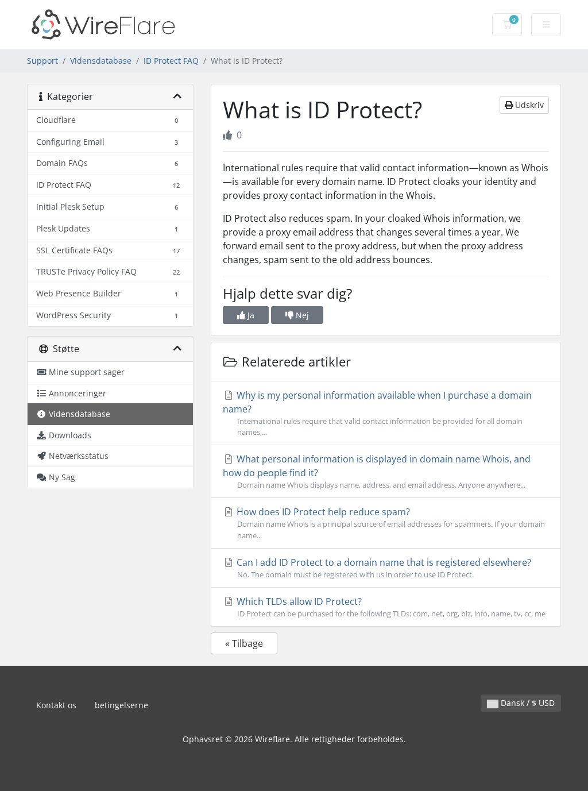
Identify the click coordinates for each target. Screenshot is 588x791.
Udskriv (528, 104)
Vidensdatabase (100, 60)
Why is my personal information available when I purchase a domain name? (377, 413)
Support (42, 60)
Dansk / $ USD (526, 702)
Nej (301, 315)
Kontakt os (56, 705)
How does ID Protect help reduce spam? (389, 523)
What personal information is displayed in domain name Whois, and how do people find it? (377, 471)
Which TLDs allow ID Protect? (390, 607)
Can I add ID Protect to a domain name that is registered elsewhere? (382, 568)
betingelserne (121, 705)
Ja (249, 315)
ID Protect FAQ (171, 60)
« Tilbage (244, 643)
